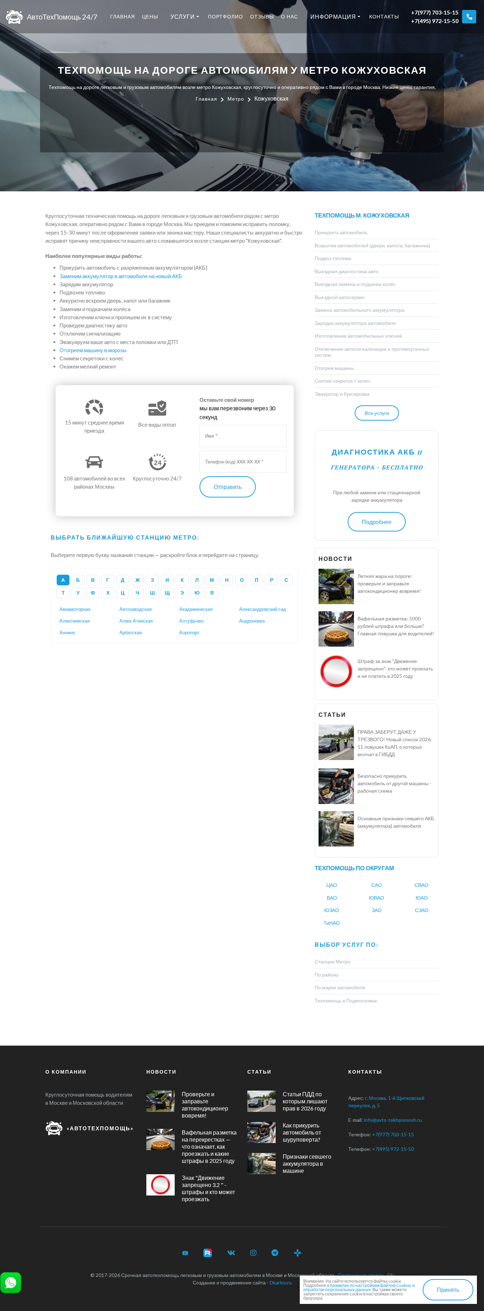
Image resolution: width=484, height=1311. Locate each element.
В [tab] (93, 580)
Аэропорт (189, 632)
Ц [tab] (122, 593)
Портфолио (225, 16)
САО (376, 885)
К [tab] (182, 580)
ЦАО (331, 885)
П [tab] (256, 580)
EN (391, 1275)
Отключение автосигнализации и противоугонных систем (372, 352)
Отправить (228, 486)
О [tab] (242, 580)
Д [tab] (122, 580)
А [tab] (63, 580)
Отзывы (262, 16)
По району (327, 975)
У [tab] (78, 593)
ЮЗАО (331, 910)
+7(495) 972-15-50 (434, 20)
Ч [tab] (137, 593)
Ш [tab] (152, 593)
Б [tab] (78, 580)
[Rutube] (207, 1253)
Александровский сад (262, 609)
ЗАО (377, 910)
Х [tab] (107, 593)
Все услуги (377, 413)
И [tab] (167, 580)
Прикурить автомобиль (341, 232)
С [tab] (286, 580)
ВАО (332, 898)
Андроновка (252, 621)
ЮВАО (376, 898)
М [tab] (212, 580)
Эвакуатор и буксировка (342, 394)
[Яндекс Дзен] (297, 1253)
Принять (448, 1289)
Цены (150, 16)
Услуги (182, 16)
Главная (122, 16)
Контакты (384, 16)
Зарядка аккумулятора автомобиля (355, 323)
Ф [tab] (93, 593)
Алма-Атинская (136, 621)
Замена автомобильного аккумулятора (359, 310)
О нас (289, 16)
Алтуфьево (191, 621)
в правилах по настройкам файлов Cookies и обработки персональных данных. (359, 1287)
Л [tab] (197, 580)
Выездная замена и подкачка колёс (355, 284)
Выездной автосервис (340, 297)
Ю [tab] (197, 593)
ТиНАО (331, 923)
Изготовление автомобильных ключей (358, 336)
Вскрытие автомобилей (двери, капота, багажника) (372, 245)
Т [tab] (63, 593)
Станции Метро (332, 961)
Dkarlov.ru (281, 1282)
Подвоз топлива (333, 258)
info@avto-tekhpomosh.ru (393, 1120)
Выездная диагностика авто (346, 271)
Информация (333, 16)
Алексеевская (75, 621)
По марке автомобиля (340, 987)
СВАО (421, 885)
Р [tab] (271, 580)
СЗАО (421, 910)
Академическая (196, 609)
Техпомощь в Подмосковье (346, 1000)
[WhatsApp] (10, 1281)
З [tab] (152, 580)
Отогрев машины (334, 368)
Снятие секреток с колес (343, 381)
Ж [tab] (137, 580)
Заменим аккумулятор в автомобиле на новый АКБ (121, 276)
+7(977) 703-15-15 (434, 12)
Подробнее (377, 521)
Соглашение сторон (361, 1275)
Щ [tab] (167, 593)
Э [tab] (182, 593)
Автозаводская (135, 609)
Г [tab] (107, 580)
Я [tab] (212, 593)
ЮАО (422, 898)
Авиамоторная (75, 609)
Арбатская (130, 632)
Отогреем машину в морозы (93, 350)
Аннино (67, 632)
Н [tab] (227, 580)
